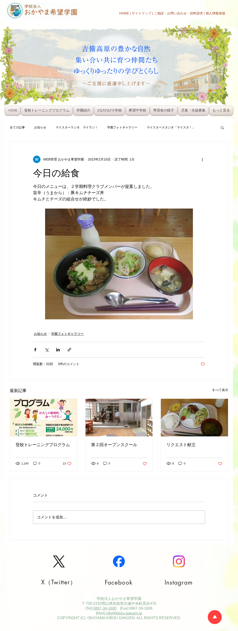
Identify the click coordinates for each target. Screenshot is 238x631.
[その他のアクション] (202, 159)
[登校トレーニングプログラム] (43, 417)
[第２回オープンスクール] (119, 417)
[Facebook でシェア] (35, 349)
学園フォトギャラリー (122, 127)
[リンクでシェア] (69, 349)
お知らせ (40, 127)
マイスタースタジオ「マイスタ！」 (171, 127)
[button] (222, 127)
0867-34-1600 (104, 608)
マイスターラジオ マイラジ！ (77, 127)
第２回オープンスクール (114, 444)
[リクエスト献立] (194, 417)
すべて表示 (220, 390)
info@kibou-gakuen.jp (124, 613)
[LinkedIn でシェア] (58, 349)
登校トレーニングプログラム (43, 444)
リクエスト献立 (181, 444)
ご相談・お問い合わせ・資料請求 (178, 13)
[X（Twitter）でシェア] (46, 349)
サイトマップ (141, 13)
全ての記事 (17, 127)
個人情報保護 (215, 13)
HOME (124, 13)
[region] (59, 569)
